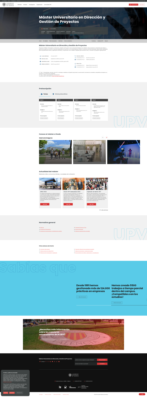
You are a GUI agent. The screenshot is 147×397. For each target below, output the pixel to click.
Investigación (32, 4)
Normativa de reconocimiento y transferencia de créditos (51, 231)
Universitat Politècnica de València (102, 394)
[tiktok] (57, 361)
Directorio (18, 0)
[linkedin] (50, 361)
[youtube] (52, 361)
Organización (39, 4)
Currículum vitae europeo (45, 249)
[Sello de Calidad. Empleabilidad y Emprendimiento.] (83, 388)
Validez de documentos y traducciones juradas (84, 251)
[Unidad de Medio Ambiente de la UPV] (65, 388)
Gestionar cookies (66, 394)
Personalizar (19, 392)
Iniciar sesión (142, 4)
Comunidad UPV (47, 4)
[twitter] (48, 361)
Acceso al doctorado (79, 229)
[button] (106, 41)
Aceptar (5, 392)
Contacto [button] (94, 40)
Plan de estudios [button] (53, 40)
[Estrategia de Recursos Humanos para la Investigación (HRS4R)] (60, 388)
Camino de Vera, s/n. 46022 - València (63, 381)
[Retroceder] (102, 137)
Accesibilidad (4, 0)
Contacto (43, 361)
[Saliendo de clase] (55, 163)
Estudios (25, 4)
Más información (82, 297)
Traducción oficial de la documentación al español (84, 249)
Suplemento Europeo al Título (80, 227)
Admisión (20, 4)
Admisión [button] (60, 40)
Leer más (46, 204)
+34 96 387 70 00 (77, 381)
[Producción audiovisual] (123, 163)
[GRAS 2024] (50, 184)
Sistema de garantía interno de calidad (82, 231)
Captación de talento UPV (94, 191)
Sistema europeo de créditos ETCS (46, 251)
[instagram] (55, 361)
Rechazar (12, 392)
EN (144, 0)
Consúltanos (102, 363)
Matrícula (42, 227)
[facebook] (46, 361)
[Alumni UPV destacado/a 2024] (73, 184)
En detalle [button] (45, 40)
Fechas (45, 94)
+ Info (142, 394)
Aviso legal (40, 394)
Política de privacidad (57, 394)
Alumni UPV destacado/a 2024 (72, 191)
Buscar (9, 0)
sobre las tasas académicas (58, 76)
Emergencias (13, 0)
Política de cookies (48, 394)
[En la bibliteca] (89, 161)
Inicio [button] (40, 40)
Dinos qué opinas (102, 359)
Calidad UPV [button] (100, 40)
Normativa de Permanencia (45, 229)
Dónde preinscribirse (61, 94)
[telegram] (59, 361)
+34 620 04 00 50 (134, 4)
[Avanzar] (106, 137)
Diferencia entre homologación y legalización (48, 252)
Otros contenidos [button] (68, 40)
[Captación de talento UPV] (97, 184)
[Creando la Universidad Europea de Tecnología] (72, 388)
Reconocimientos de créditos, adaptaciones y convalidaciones (87, 252)
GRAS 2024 (43, 191)
